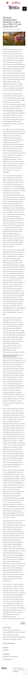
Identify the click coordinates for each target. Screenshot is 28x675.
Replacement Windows (10, 656)
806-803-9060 (16, 2)
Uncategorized (17, 29)
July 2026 (5, 650)
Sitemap (16, 671)
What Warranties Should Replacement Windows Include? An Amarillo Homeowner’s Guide (14, 637)
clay (5, 29)
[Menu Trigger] (24, 9)
